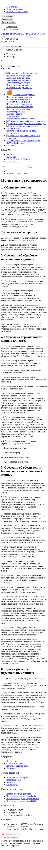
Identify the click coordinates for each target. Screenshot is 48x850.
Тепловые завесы (14, 116)
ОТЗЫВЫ (11, 145)
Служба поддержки (10, 773)
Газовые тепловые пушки (18, 102)
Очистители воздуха (36, 123)
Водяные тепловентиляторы (19, 97)
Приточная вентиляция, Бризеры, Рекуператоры (21, 132)
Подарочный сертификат (17, 777)
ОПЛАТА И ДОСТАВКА (18, 159)
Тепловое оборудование (24, 94)
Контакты (10, 768)
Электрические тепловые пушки (21, 119)
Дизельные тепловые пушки (19, 104)
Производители (13, 780)
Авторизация (12, 27)
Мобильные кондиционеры (18, 80)
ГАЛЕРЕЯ (11, 157)
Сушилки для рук (14, 114)
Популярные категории (11, 789)
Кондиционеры (30, 73)
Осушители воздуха (36, 121)
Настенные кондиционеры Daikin (21, 801)
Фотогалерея (12, 784)
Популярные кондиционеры (19, 87)
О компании (12, 7)
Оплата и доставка (14, 9)
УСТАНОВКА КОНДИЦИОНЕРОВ (23, 140)
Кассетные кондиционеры (18, 78)
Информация (7, 756)
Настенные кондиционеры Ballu (21, 796)
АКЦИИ (10, 154)
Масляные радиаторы (16, 111)
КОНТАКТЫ (12, 162)
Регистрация (12, 29)
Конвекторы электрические (18, 109)
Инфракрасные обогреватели (19, 106)
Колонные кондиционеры (18, 83)
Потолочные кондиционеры (19, 85)
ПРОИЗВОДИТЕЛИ (15, 143)
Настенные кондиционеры (18, 75)
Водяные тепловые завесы (18, 99)
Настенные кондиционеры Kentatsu (22, 798)
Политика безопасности (17, 11)
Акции (9, 782)
